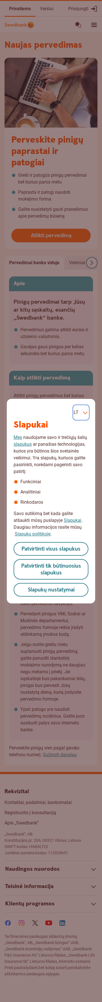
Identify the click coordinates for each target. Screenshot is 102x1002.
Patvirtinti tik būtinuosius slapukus (51, 569)
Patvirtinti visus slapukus (51, 549)
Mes (18, 437)
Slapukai (72, 520)
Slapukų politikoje (32, 534)
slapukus (23, 444)
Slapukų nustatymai (51, 589)
